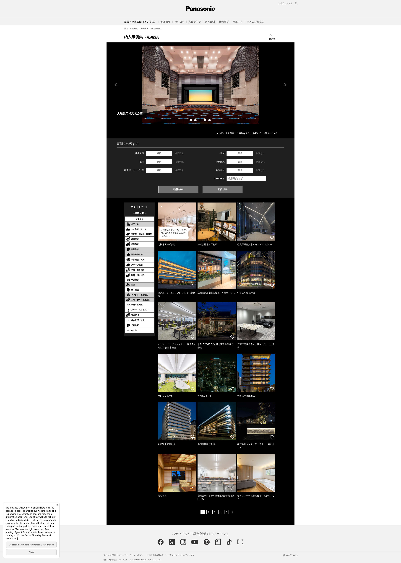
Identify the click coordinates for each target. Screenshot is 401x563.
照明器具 (144, 28)
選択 (159, 153)
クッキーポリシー (137, 555)
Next (285, 85)
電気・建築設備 (130, 28)
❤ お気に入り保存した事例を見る (233, 133)
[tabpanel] (200, 85)
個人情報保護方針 (156, 555)
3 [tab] (200, 120)
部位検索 (223, 189)
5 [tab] (209, 120)
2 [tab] (195, 120)
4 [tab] (205, 120)
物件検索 (178, 189)
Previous (115, 85)
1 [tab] (191, 120)
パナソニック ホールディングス (181, 555)
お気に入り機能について (265, 133)
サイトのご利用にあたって (114, 555)
